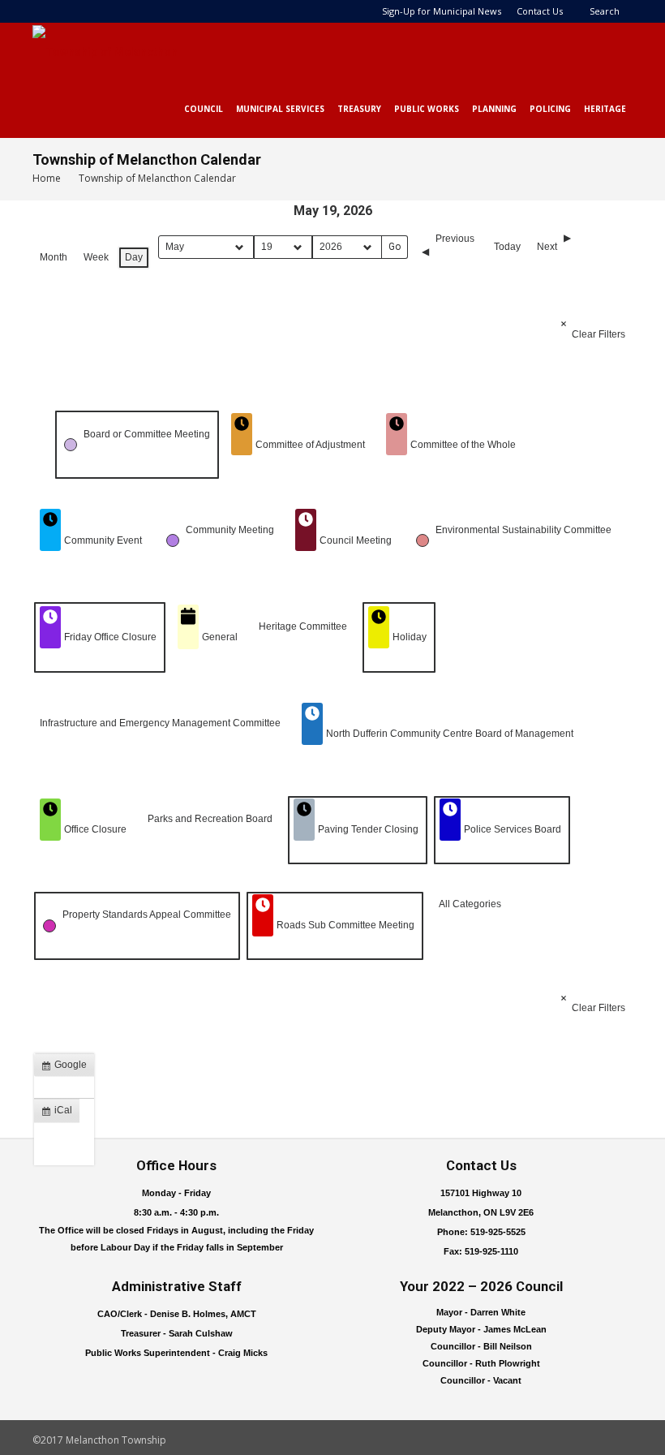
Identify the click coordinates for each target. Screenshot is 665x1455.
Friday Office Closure (110, 637)
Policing (550, 108)
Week (96, 257)
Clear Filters (598, 334)
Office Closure (95, 829)
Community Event (103, 540)
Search (605, 11)
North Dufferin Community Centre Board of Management (449, 733)
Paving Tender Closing (368, 829)
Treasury (359, 108)
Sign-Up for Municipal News (441, 11)
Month (53, 257)
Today (507, 246)
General (220, 637)
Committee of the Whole (463, 444)
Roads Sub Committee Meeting (345, 925)
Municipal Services (280, 108)
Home (46, 178)
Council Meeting (356, 540)
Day (134, 257)
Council (203, 108)
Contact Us (540, 11)
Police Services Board (512, 829)
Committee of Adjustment (310, 444)
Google (67, 1068)
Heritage (605, 108)
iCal (60, 1113)
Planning (494, 108)
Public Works (426, 108)
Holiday (410, 637)
